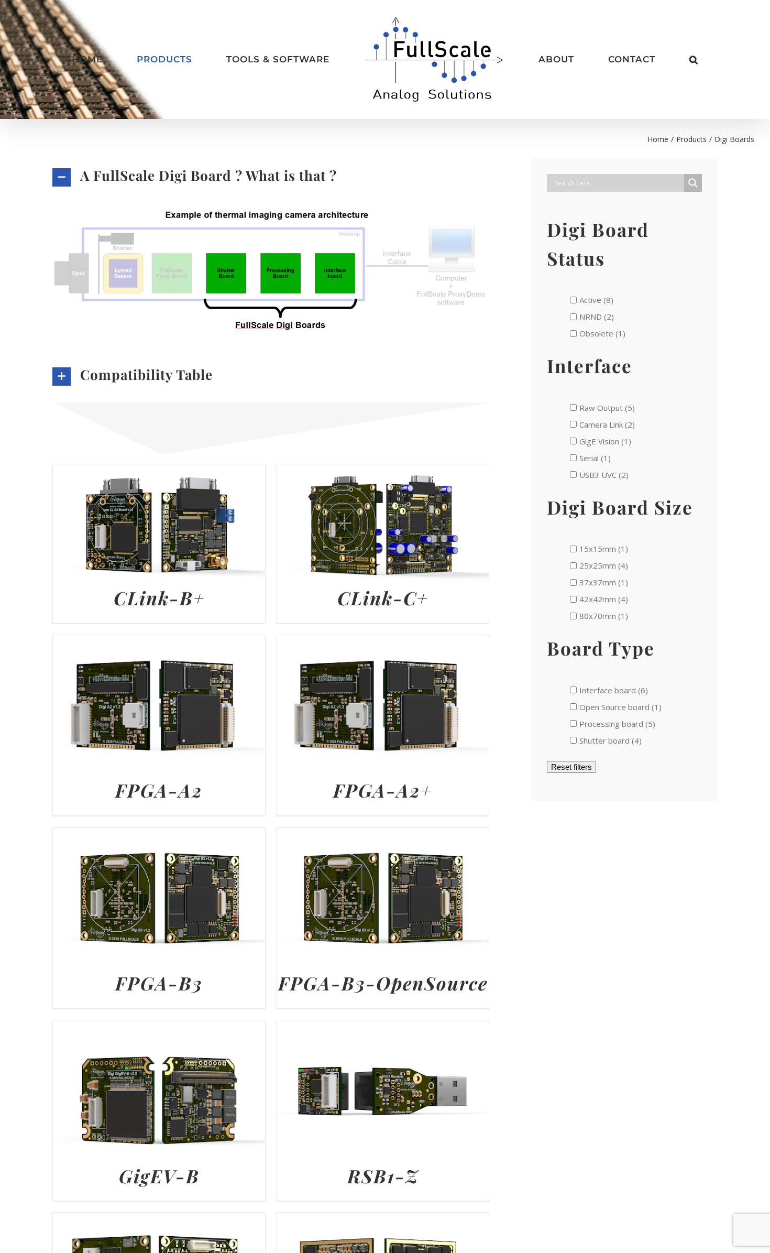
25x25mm (598, 565)
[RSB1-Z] (383, 1028)
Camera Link (602, 424)
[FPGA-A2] (159, 643)
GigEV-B (159, 1175)
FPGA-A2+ (382, 790)
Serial (590, 458)
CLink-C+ (382, 597)
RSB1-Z (383, 1175)
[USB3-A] (383, 1220)
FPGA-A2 (159, 790)
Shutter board (605, 740)
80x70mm (598, 616)
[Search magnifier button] (693, 183)
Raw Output (602, 407)
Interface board (608, 690)
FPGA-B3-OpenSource (383, 983)
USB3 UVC (599, 475)
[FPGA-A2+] (383, 643)
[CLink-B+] (159, 473)
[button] (624, 60)
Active (591, 300)
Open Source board (615, 707)
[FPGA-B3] (159, 835)
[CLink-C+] (383, 473)
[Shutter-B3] (159, 1220)
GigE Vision (600, 441)
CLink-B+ (159, 597)
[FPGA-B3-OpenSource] (383, 835)
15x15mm (598, 548)
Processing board (612, 723)
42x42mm (598, 599)
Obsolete (597, 333)
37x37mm (598, 582)
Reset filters (571, 766)
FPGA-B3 (159, 983)
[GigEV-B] (159, 1028)
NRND (591, 316)
